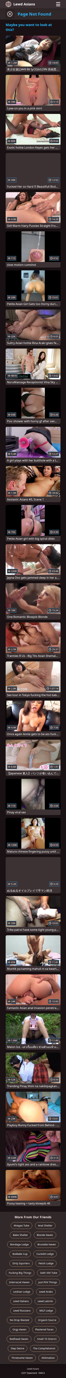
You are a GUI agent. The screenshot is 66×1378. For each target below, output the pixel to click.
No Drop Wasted (19, 1320)
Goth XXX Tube (48, 1272)
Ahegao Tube (21, 1225)
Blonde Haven (45, 1235)
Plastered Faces (44, 1329)
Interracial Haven (19, 1282)
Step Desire (17, 1348)
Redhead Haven (19, 1339)
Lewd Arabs (46, 1291)
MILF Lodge (46, 1310)
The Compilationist (44, 1348)
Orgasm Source (47, 1320)
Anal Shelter (45, 1225)
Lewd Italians (21, 1301)
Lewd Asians (24, 4)
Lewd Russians (22, 1310)
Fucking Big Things (20, 1272)
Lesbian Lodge (21, 1291)
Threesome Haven (22, 1357)
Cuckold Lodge (45, 1254)
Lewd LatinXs (45, 1301)
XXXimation (48, 1357)
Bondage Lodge (19, 1244)
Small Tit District (46, 1339)
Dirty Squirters (21, 1263)
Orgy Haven (19, 1329)
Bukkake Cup (20, 1254)
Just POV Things (47, 1282)
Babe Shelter (20, 1235)
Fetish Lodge (46, 1263)
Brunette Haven (46, 1244)
